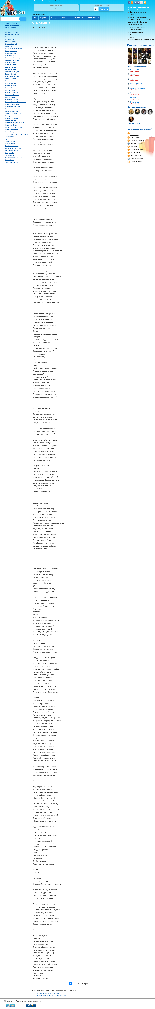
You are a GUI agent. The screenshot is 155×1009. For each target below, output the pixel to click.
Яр (131, 34)
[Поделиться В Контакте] (138, 2)
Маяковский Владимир (13, 106)
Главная (37, 1)
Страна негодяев (136, 29)
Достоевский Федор (12, 72)
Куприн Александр (11, 92)
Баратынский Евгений (12, 34)
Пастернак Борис (11, 116)
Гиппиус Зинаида (11, 51)
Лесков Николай (10, 97)
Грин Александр (10, 62)
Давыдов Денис (10, 67)
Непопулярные (93, 18)
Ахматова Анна (10, 30)
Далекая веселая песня (138, 12)
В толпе (132, 93)
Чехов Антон (9, 160)
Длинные (65, 18)
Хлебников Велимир (12, 146)
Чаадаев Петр (10, 153)
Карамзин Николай (11, 81)
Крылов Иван (9, 88)
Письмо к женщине (136, 32)
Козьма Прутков (10, 85)
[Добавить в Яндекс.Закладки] (141, 2)
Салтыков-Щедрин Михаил (14, 123)
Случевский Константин (13, 127)
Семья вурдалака (137, 149)
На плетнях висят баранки (139, 17)
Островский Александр (13, 113)
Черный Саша (10, 155)
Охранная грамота (137, 155)
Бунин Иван (9, 46)
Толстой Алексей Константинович (16, 134)
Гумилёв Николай (11, 65)
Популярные (78, 18)
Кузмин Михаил (10, 90)
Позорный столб (136, 161)
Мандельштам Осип (12, 104)
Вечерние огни (135, 102)
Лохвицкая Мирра (11, 99)
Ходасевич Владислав (13, 148)
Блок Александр (10, 41)
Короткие (44, 18)
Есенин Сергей (10, 74)
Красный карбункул (137, 143)
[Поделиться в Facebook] (129, 2)
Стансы (132, 14)
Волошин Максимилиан (13, 48)
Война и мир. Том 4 (136, 83)
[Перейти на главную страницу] (12, 15)
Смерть (132, 74)
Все (35, 18)
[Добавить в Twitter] (135, 2)
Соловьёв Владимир (12, 129)
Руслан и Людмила (137, 140)
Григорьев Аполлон (12, 60)
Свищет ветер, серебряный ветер (142, 39)
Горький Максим (11, 55)
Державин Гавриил (11, 69)
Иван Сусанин (135, 137)
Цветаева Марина (11, 150)
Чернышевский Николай (13, 157)
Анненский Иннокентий (13, 25)
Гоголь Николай (10, 53)
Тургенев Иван (10, 139)
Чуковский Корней (11, 162)
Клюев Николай (10, 83)
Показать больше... (134, 123)
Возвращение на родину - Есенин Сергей (51, 995)
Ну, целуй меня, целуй (137, 27)
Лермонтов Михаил (12, 95)
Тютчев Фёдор (10, 141)
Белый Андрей (10, 39)
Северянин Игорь (11, 125)
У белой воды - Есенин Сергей (48, 993)
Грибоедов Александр (12, 58)
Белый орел (135, 146)
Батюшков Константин (13, 37)
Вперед (85, 984)
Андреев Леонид (11, 23)
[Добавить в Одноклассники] (132, 2)
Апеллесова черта (137, 158)
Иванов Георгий (10, 78)
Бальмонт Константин (12, 32)
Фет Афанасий (10, 143)
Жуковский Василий (12, 76)
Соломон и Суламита (137, 88)
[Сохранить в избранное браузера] (145, 2)
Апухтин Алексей (11, 27)
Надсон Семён (10, 109)
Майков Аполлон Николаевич (15, 102)
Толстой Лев (9, 136)
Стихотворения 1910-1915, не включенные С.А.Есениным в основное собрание (139, 22)
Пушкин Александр (11, 118)
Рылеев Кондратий (11, 120)
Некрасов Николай (11, 111)
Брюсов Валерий (11, 44)
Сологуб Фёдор (10, 132)
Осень (132, 37)
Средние (54, 18)
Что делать (133, 97)
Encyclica (133, 79)
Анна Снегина (135, 69)
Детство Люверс (136, 152)
